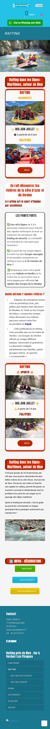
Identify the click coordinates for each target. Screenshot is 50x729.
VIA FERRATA (14, 695)
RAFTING (12, 669)
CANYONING (13, 663)
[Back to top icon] (44, 723)
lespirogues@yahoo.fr (27, 591)
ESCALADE (13, 701)
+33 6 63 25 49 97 (27, 580)
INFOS (27, 170)
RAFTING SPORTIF (19, 682)
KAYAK (11, 688)
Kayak (28, 324)
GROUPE (11, 707)
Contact (39, 5)
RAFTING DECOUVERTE (21, 676)
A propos (11, 641)
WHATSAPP (27, 569)
